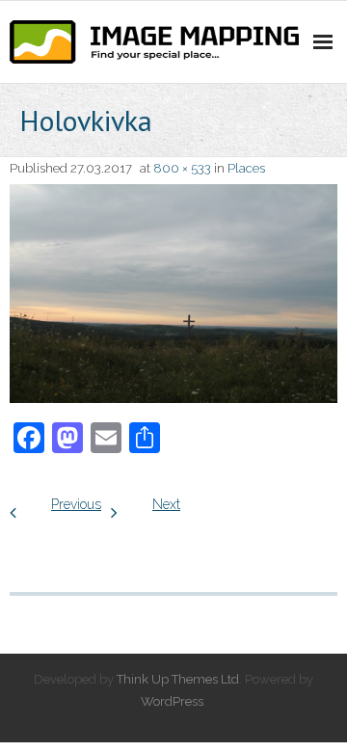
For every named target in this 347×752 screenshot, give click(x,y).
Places (246, 168)
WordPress (172, 701)
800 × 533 (182, 168)
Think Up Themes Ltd (178, 679)
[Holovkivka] (173, 293)
